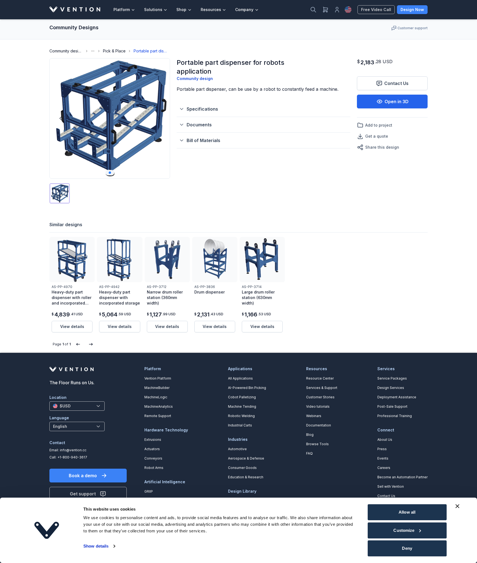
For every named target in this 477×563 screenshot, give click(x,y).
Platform (121, 9)
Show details (95, 546)
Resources (211, 9)
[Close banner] (457, 506)
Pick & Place (114, 51)
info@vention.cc (73, 450)
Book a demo (83, 475)
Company (244, 9)
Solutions (153, 9)
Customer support (413, 28)
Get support (83, 494)
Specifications (202, 109)
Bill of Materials (203, 140)
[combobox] (77, 406)
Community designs (66, 51)
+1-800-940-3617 (72, 457)
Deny (407, 548)
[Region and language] (348, 10)
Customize (403, 530)
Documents (199, 124)
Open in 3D (397, 101)
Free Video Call (376, 9)
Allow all (407, 512)
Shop (181, 9)
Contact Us (396, 83)
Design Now (412, 9)
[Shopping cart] (325, 9)
